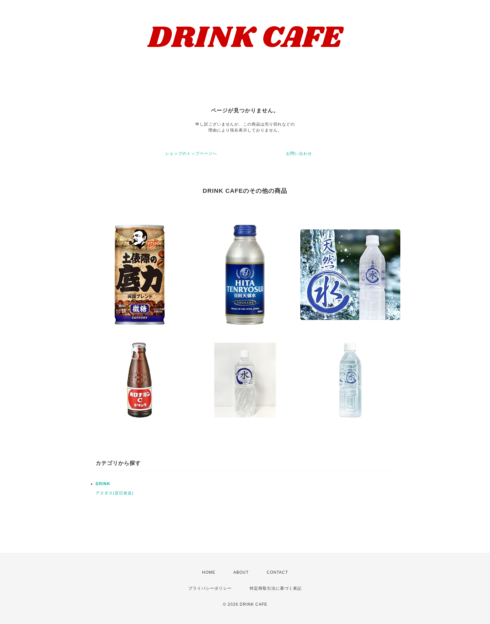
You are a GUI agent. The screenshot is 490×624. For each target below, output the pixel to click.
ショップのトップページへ (191, 153)
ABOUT (241, 572)
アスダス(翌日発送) (115, 493)
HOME (208, 572)
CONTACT (277, 572)
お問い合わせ (299, 153)
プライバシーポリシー (210, 588)
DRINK (103, 483)
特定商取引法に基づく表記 (276, 588)
